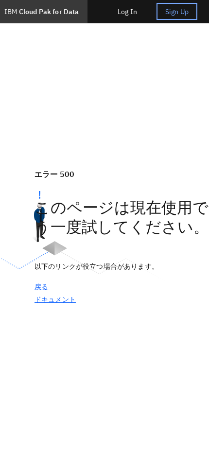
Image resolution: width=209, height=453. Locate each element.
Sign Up (177, 11)
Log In (127, 12)
